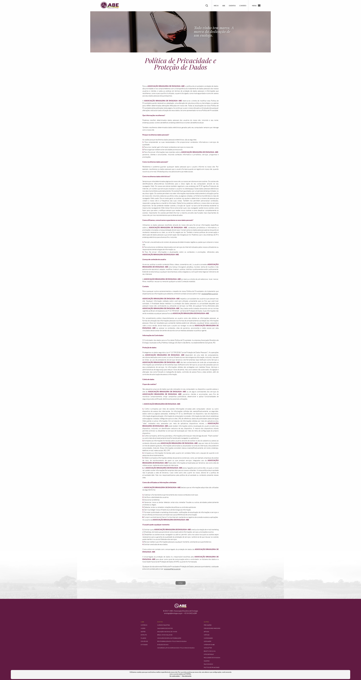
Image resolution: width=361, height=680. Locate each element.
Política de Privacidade (211, 667)
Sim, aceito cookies (175, 676)
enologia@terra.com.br (210, 294)
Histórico (144, 625)
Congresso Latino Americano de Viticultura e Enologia (175, 648)
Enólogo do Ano (162, 644)
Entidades (144, 644)
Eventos (232, 5)
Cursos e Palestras (163, 625)
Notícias (206, 635)
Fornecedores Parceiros (212, 628)
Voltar (180, 583)
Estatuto (144, 635)
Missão (143, 628)
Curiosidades (208, 638)
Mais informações (186, 676)
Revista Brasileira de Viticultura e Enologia (171, 641)
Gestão (143, 631)
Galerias (206, 661)
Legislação (207, 641)
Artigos (206, 631)
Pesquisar (207, 5)
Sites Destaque (209, 654)
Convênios (144, 641)
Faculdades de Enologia (212, 657)
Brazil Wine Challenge (164, 635)
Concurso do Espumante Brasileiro (169, 638)
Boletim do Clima (209, 651)
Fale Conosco (208, 664)
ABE (223, 5)
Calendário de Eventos (165, 628)
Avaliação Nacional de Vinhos (167, 631)
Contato (242, 5)
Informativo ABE (209, 644)
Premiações (208, 625)
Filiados (143, 638)
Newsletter (208, 648)
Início (216, 5)
